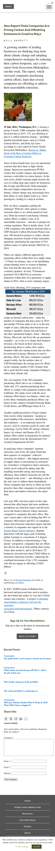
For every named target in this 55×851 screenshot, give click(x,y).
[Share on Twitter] (11, 719)
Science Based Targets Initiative (19, 530)
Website (7, 773)
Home (27, 800)
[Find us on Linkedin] (13, 573)
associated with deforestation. (18, 608)
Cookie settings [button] (21, 846)
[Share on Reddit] (16, 719)
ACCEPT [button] (36, 847)
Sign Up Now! (27, 636)
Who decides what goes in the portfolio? (21, 681)
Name (7, 761)
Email (7, 767)
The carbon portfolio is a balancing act (21, 690)
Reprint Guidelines (24, 580)
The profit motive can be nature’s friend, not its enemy (27, 657)
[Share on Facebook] (6, 719)
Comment (9, 737)
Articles (27, 826)
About (27, 832)
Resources (27, 813)
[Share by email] (26, 719)
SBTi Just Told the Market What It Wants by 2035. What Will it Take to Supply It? (26, 702)
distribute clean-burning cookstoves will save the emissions (26, 602)
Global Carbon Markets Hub (27, 807)
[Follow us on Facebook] (5, 573)
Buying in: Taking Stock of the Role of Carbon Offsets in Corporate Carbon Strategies (25, 153)
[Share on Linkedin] (21, 719)
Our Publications (27, 820)
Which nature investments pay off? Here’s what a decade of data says (25, 670)
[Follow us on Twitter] (9, 573)
